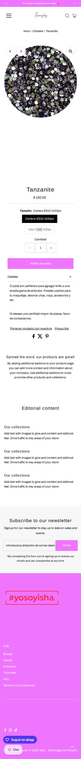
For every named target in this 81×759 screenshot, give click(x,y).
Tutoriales (9, 672)
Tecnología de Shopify (62, 750)
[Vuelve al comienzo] (72, 747)
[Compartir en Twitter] (40, 337)
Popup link (62, 328)
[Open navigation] (12, 15)
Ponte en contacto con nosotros (31, 328)
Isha (42, 750)
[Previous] (10, 51)
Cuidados (9, 666)
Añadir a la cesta (40, 263)
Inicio (27, 31)
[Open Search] (67, 16)
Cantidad (40, 239)
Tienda (7, 660)
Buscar (8, 654)
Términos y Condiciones (19, 685)
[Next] (21, 51)
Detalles (13, 276)
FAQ (6, 679)
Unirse (66, 545)
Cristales (37, 31)
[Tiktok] (16, 730)
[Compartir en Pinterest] (47, 337)
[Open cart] (74, 16)
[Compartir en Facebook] (33, 337)
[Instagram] (10, 730)
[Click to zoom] (71, 51)
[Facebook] (5, 730)
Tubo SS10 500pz (41, 230)
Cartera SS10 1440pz (39, 218)
